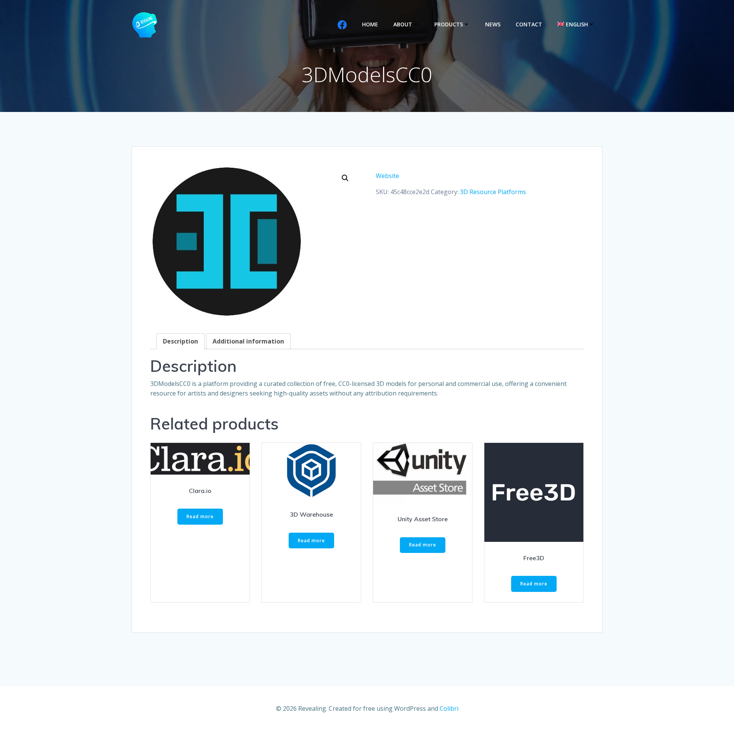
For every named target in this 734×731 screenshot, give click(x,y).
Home (370, 24)
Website (387, 176)
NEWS (492, 24)
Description (180, 341)
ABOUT (402, 24)
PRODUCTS (448, 24)
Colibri (449, 708)
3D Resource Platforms (493, 192)
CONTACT (529, 24)
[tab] (180, 341)
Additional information (248, 341)
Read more (200, 516)
